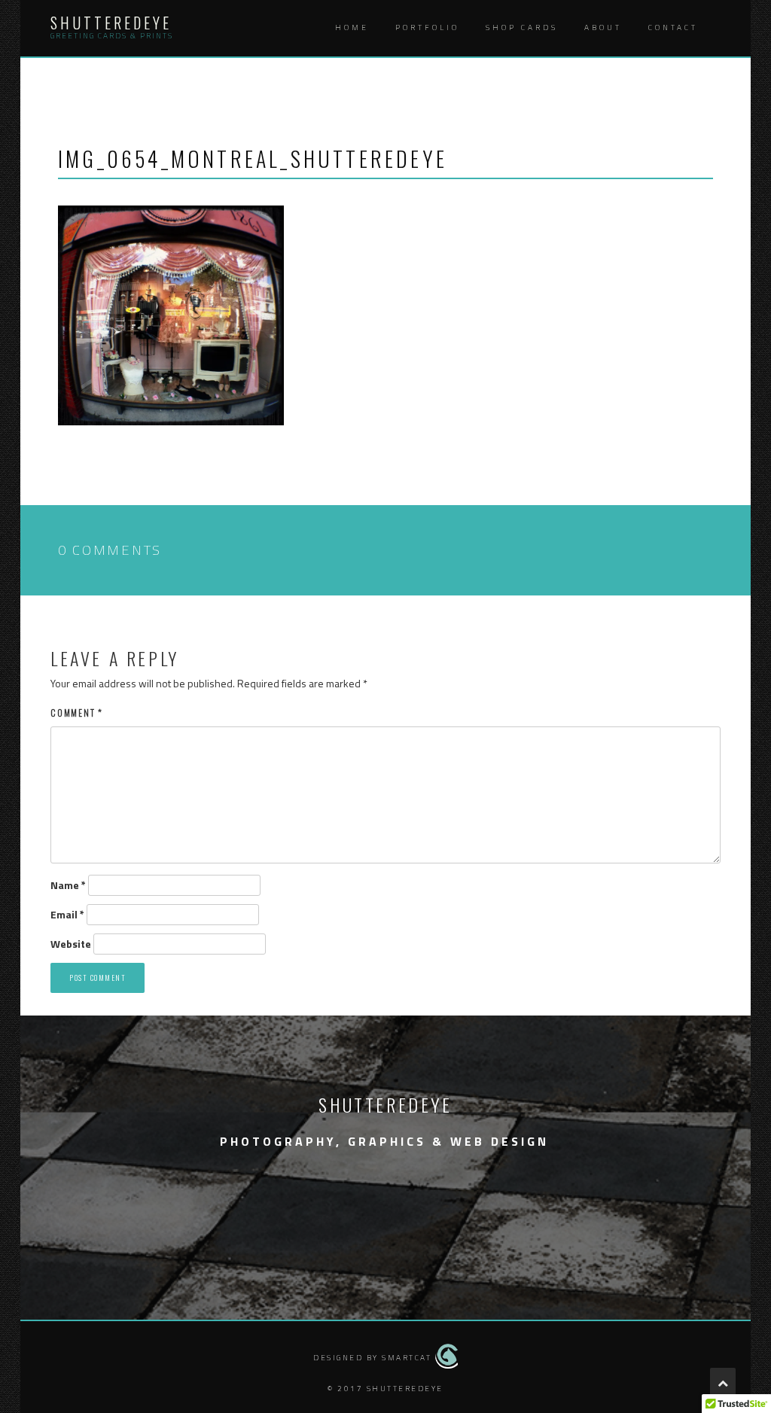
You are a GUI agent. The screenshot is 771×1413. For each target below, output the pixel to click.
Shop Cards (522, 27)
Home (352, 27)
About (603, 27)
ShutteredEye (111, 22)
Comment (76, 712)
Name (68, 885)
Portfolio (427, 27)
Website (70, 944)
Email (67, 914)
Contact (673, 27)
